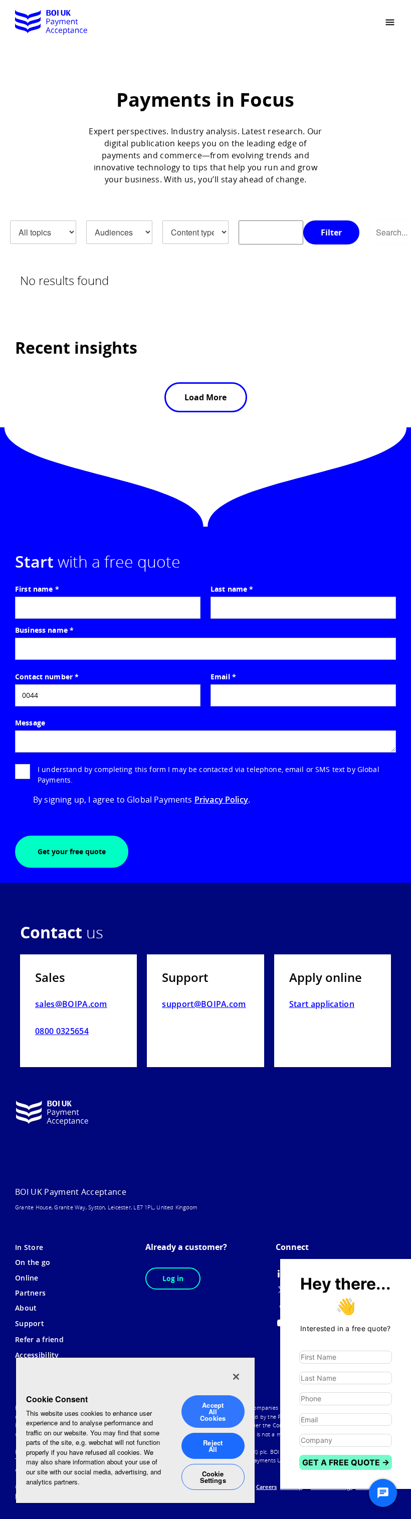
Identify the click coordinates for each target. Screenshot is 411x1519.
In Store (29, 1247)
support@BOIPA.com (204, 1003)
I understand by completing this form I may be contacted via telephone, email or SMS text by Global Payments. (208, 775)
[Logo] (51, 22)
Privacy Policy (221, 799)
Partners (30, 1293)
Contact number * (47, 676)
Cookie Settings (213, 1477)
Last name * (232, 589)
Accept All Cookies (213, 1411)
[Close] (236, 1377)
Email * (223, 676)
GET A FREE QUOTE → (345, 1462)
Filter (331, 232)
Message (30, 722)
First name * (37, 589)
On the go (33, 1262)
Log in (172, 1278)
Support (29, 1323)
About (26, 1308)
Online (27, 1278)
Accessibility (37, 1355)
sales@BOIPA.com (71, 1003)
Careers (266, 1486)
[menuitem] (359, 23)
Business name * (44, 630)
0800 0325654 (62, 1031)
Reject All (213, 1446)
